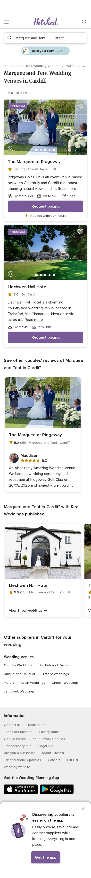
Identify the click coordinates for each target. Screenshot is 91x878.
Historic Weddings (55, 674)
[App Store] (21, 793)
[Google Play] (57, 793)
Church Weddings (65, 683)
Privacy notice (50, 732)
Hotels (9, 683)
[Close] (83, 809)
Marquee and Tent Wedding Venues (32, 66)
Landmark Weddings (19, 691)
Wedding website (17, 767)
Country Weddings (18, 665)
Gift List (72, 760)
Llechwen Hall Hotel (27, 286)
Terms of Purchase (18, 732)
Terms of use (37, 725)
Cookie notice (15, 739)
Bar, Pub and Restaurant (57, 665)
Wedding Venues (19, 656)
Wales (71, 66)
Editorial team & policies (22, 760)
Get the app (45, 857)
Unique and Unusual (19, 674)
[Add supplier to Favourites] (80, 106)
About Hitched (53, 753)
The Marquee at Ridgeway (34, 161)
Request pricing (46, 206)
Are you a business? (19, 753)
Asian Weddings (33, 683)
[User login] (84, 22)
